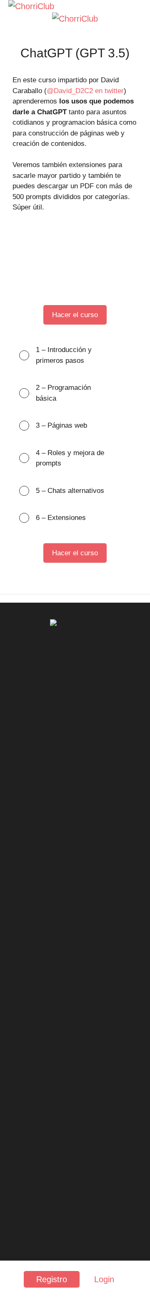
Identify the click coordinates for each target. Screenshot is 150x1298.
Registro (51, 1279)
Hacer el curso (75, 315)
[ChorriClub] (31, 6)
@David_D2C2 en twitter (85, 91)
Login (104, 1279)
